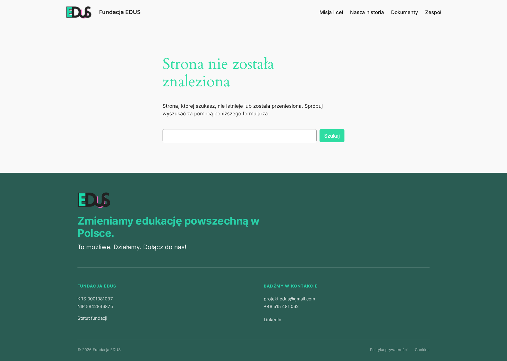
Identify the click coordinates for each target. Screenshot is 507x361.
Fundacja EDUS (120, 12)
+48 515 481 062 (281, 306)
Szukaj (332, 136)
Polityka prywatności (389, 349)
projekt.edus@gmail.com (289, 299)
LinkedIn (272, 319)
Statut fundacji (92, 318)
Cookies (422, 349)
